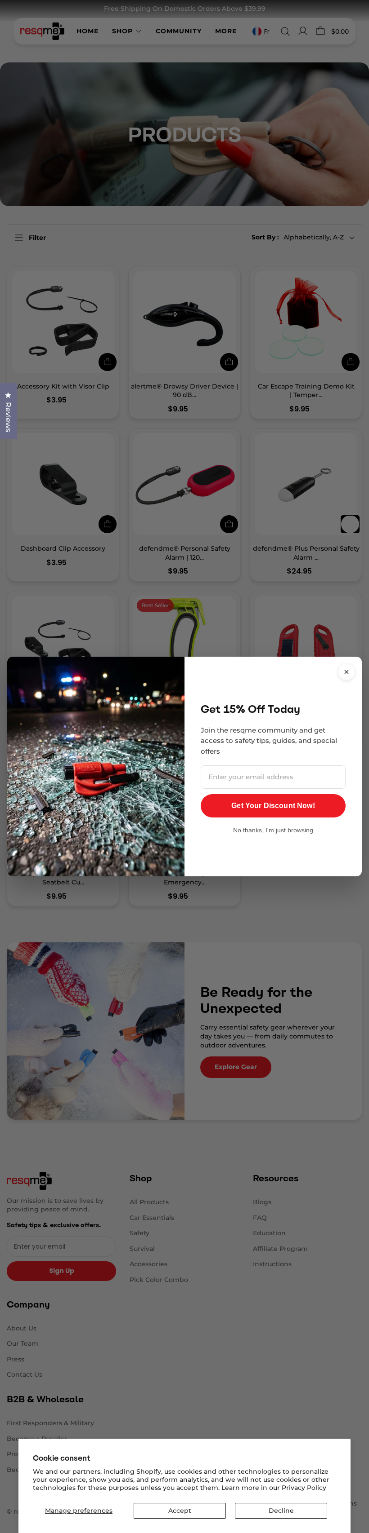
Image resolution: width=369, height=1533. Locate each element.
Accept (179, 1510)
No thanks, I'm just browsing (273, 830)
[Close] (346, 672)
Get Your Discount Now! (273, 805)
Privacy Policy (304, 1488)
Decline (281, 1510)
